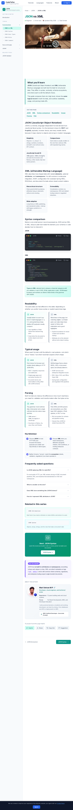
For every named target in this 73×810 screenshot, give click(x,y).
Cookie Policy (60, 803)
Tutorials (31, 3)
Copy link (52, 628)
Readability (55, 113)
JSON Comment (9, 40)
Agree (36, 807)
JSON (33, 10)
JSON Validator (6, 56)
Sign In (67, 3)
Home (26, 10)
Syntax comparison (43, 113)
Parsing (29, 116)
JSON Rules (8, 37)
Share (41, 628)
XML (33, 113)
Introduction (5, 17)
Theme (59, 235)
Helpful (30, 628)
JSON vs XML (9, 28)
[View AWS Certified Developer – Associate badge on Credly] (35, 595)
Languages (40, 3)
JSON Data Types (10, 34)
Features (49, 3)
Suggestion (64, 628)
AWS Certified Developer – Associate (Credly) (53, 614)
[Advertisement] (48, 63)
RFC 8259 (30, 294)
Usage (63, 113)
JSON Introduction (34, 511)
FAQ (35, 116)
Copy (67, 235)
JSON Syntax (9, 31)
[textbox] (48, 244)
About (57, 3)
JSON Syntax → (48, 552)
